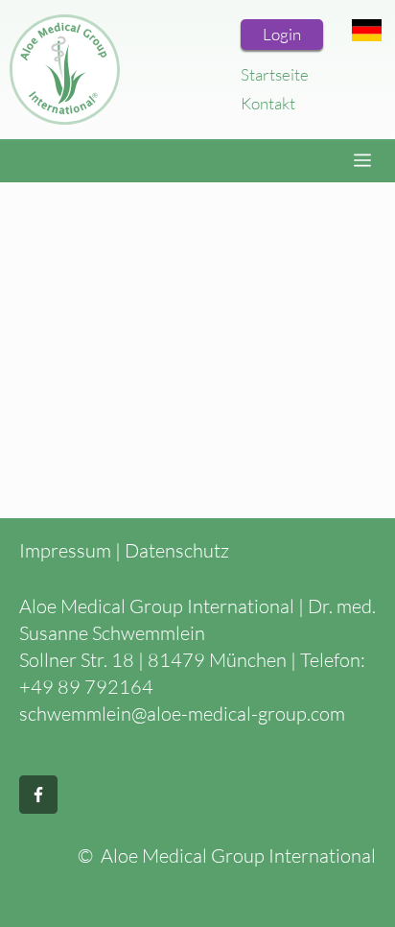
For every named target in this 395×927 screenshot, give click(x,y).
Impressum (65, 550)
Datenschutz (177, 550)
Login (282, 34)
